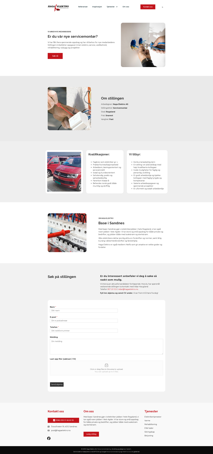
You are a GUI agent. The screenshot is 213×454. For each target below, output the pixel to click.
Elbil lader (148, 428)
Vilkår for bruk (127, 451)
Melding (54, 337)
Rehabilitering (150, 424)
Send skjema (56, 384)
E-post (53, 317)
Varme (147, 421)
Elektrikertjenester (152, 417)
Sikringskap (149, 432)
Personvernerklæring (104, 449)
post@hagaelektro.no (61, 430)
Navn (53, 307)
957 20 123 (112, 289)
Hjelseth (128, 449)
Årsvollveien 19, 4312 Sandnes (64, 427)
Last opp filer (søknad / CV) (63, 359)
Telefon (54, 327)
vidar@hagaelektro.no (128, 289)
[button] (116, 6)
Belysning (148, 436)
